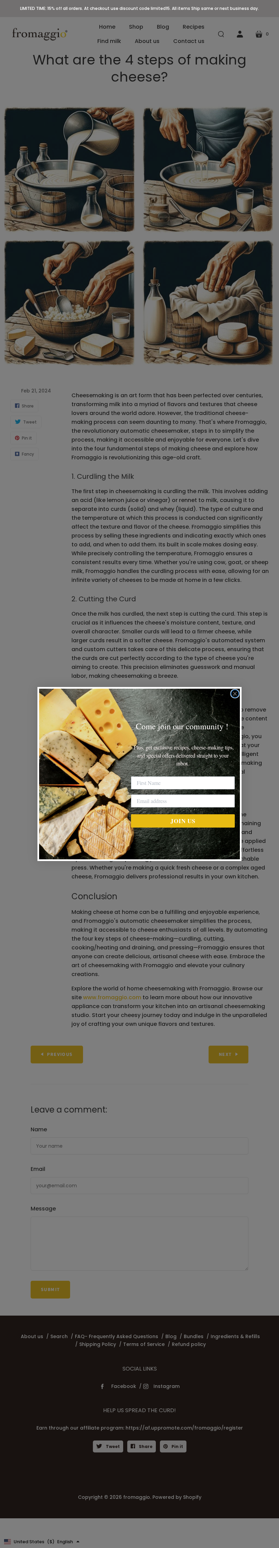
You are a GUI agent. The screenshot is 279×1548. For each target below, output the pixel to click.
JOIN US (182, 821)
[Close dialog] (235, 694)
